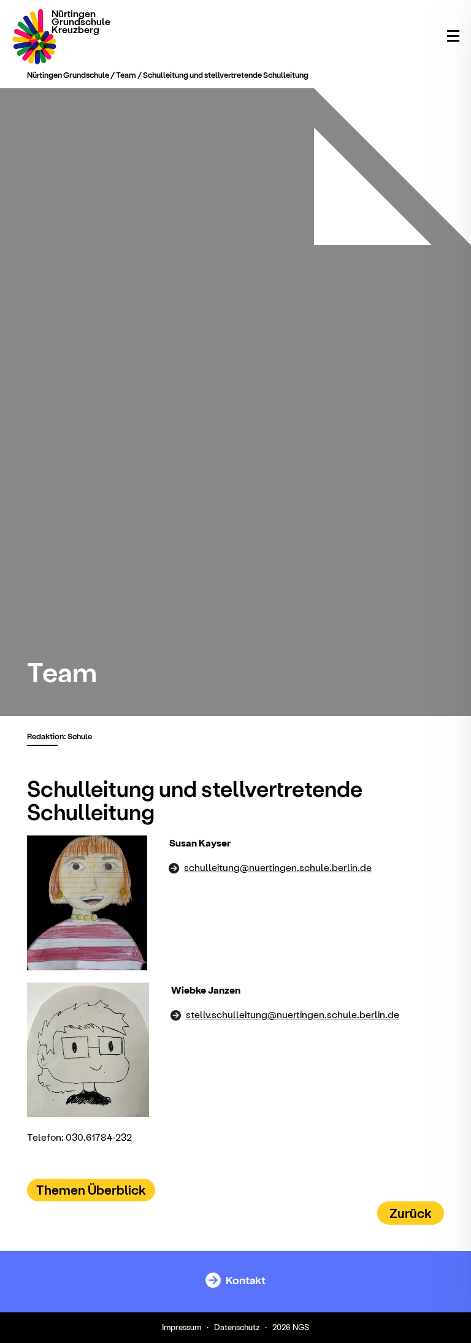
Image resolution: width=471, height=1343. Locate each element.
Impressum (181, 1326)
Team (126, 74)
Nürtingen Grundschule (68, 74)
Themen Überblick (91, 1189)
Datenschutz (236, 1326)
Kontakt (245, 1279)
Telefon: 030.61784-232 (79, 1137)
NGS (301, 1326)
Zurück (410, 1212)
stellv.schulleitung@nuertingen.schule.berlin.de (292, 1014)
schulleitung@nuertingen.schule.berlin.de (278, 867)
